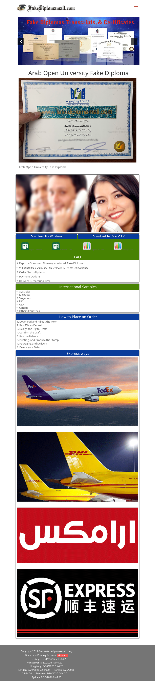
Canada (23, 307)
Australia (24, 291)
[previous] (21, 41)
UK (21, 301)
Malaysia (24, 295)
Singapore (25, 298)
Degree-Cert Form (35, 249)
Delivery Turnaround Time (34, 281)
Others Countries (29, 311)
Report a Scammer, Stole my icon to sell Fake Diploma (51, 263)
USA (21, 304)
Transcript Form (66, 249)
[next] (134, 41)
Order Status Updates (32, 272)
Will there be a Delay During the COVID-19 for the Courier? (53, 267)
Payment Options (29, 276)
